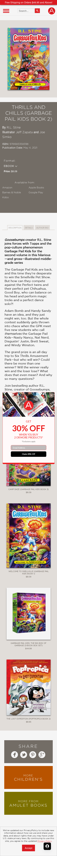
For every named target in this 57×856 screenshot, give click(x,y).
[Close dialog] (51, 395)
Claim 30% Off (28, 454)
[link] (28, 405)
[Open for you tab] (47, 846)
